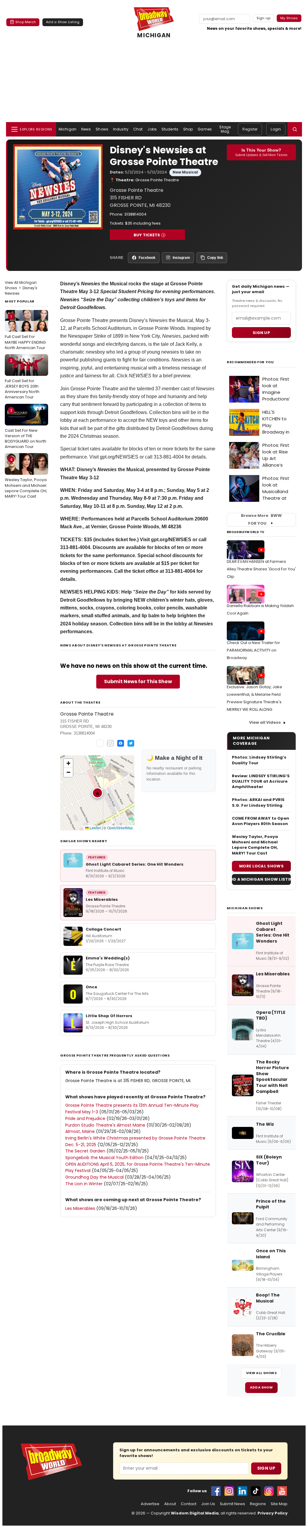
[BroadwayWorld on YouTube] (282, 1491)
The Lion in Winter (84, 1184)
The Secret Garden (85, 1151)
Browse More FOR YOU (261, 519)
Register (249, 129)
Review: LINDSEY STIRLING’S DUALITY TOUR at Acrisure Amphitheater (261, 781)
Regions (258, 1504)
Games (205, 129)
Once (91, 987)
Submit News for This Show (138, 681)
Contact (188, 1504)
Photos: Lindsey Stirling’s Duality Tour (259, 760)
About (170, 1504)
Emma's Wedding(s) (108, 958)
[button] (295, 129)
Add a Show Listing (62, 22)
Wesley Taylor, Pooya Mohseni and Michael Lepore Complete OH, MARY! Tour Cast (26, 478)
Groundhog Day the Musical (94, 1177)
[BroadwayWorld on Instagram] (229, 1491)
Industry (120, 129)
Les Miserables (102, 899)
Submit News (232, 1504)
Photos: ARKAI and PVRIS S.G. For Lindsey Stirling (258, 802)
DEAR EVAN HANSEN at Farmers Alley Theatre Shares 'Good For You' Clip (261, 569)
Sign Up (266, 1468)
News (86, 129)
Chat (138, 129)
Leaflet (95, 827)
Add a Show (261, 1387)
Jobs (151, 129)
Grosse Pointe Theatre (157, 180)
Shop (188, 129)
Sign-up (264, 18)
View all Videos (265, 722)
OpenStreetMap (120, 827)
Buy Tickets (147, 235)
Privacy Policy (272, 1513)
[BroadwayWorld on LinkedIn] (242, 1491)
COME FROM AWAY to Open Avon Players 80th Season (260, 821)
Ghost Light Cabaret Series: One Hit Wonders (134, 864)
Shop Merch (25, 22)
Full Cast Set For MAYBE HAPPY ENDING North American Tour (25, 332)
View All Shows (261, 1372)
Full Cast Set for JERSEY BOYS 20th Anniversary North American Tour (22, 379)
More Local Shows (261, 866)
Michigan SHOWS (245, 908)
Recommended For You (250, 362)
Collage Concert (103, 929)
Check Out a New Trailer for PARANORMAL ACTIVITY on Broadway (253, 650)
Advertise (150, 1504)
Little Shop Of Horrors (109, 1016)
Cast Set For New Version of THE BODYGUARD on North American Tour (25, 428)
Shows (102, 129)
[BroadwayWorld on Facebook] (216, 1491)
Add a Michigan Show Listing (261, 879)
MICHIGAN (154, 35)
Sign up (261, 333)
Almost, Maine (80, 1131)
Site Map (279, 1504)
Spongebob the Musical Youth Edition (104, 1158)
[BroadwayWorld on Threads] (268, 1491)
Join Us (208, 1504)
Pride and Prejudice (85, 1118)
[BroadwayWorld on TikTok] (255, 1491)
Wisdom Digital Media (195, 1513)
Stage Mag (225, 129)
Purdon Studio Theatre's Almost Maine (105, 1125)
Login (276, 129)
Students (170, 129)
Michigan (67, 129)
